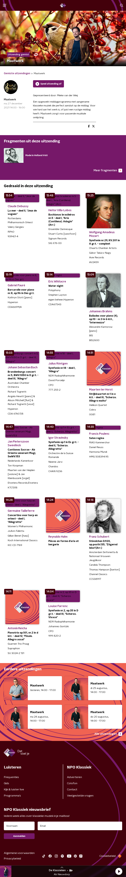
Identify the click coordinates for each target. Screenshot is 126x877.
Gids (6, 783)
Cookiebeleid (107, 856)
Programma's (12, 795)
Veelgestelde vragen (80, 795)
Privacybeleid (12, 858)
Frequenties (11, 777)
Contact (72, 789)
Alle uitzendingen (105, 734)
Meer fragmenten (105, 170)
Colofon (72, 783)
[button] (119, 871)
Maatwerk (10, 99)
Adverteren (74, 777)
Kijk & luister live (14, 789)
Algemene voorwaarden (19, 853)
